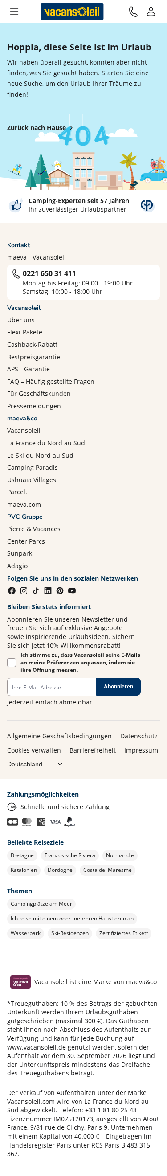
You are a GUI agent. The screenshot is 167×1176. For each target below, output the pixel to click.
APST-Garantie (28, 369)
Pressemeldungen (34, 406)
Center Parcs (26, 541)
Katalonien (24, 870)
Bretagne (22, 855)
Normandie (120, 855)
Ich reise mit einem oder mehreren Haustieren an (72, 918)
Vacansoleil (24, 430)
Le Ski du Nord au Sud (40, 455)
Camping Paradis (32, 467)
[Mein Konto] (151, 11)
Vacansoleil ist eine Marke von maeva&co (95, 981)
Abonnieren (118, 687)
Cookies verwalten (34, 750)
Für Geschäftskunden (39, 393)
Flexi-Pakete (24, 332)
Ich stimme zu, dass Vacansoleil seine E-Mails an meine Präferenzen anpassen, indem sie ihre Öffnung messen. (80, 662)
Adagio (17, 566)
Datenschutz (139, 736)
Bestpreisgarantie (33, 357)
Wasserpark (26, 933)
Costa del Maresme (107, 870)
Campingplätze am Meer (41, 903)
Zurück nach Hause (36, 127)
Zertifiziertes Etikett (123, 933)
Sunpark (19, 553)
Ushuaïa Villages (31, 480)
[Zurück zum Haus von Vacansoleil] (72, 11)
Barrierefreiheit (92, 750)
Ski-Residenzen (70, 933)
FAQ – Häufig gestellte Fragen (50, 381)
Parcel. (17, 492)
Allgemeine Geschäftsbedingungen (59, 736)
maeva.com (24, 504)
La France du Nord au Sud (46, 443)
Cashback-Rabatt (32, 344)
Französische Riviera (70, 855)
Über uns (21, 320)
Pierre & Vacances (34, 529)
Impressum (141, 750)
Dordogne (60, 870)
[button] (14, 11)
